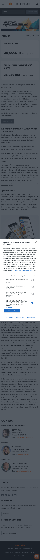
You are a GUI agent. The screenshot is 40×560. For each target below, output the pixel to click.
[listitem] (20, 276)
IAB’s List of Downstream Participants (22, 270)
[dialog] (20, 280)
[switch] (32, 280)
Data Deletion (9, 317)
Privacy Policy (31, 317)
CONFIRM (11, 310)
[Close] (36, 243)
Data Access (20, 317)
